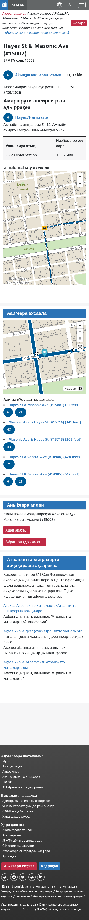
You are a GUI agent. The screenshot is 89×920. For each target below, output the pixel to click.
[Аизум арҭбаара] (80, 325)
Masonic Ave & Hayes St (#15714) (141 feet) (44, 422)
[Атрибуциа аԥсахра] (80, 388)
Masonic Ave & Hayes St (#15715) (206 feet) (44, 439)
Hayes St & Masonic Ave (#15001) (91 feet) (44, 405)
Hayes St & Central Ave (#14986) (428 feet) (44, 457)
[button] (59, 4)
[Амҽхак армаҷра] (80, 331)
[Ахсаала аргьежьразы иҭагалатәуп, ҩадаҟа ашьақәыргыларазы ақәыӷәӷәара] (80, 338)
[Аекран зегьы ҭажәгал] (80, 347)
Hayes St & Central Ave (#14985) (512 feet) (43, 474)
